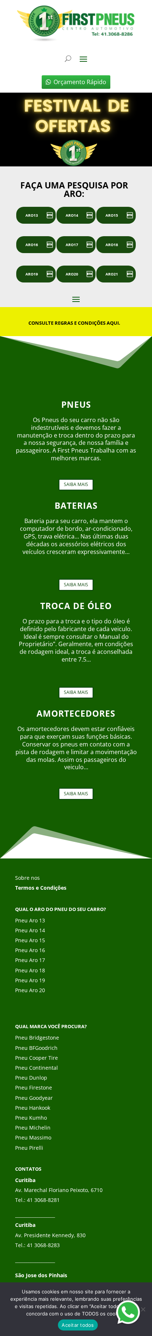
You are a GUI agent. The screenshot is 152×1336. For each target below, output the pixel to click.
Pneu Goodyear (34, 1097)
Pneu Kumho (31, 1117)
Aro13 (31, 215)
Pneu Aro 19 (30, 980)
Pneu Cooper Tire (36, 1057)
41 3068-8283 (43, 1245)
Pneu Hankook (32, 1107)
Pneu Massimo (33, 1137)
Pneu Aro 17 (30, 960)
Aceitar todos (78, 1325)
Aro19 (31, 274)
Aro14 (72, 215)
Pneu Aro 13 (30, 920)
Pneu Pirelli (29, 1147)
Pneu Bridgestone (37, 1037)
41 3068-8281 (43, 1199)
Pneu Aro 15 (30, 940)
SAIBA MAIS (76, 484)
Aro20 (72, 274)
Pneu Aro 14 (30, 930)
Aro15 (112, 215)
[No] (142, 1309)
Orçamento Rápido (79, 82)
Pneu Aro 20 (30, 990)
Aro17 (72, 244)
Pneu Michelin (33, 1127)
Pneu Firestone (33, 1087)
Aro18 (112, 244)
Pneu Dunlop (31, 1077)
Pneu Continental (36, 1067)
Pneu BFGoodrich (36, 1047)
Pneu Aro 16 (30, 950)
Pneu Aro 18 (30, 970)
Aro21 (112, 274)
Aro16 (31, 244)
